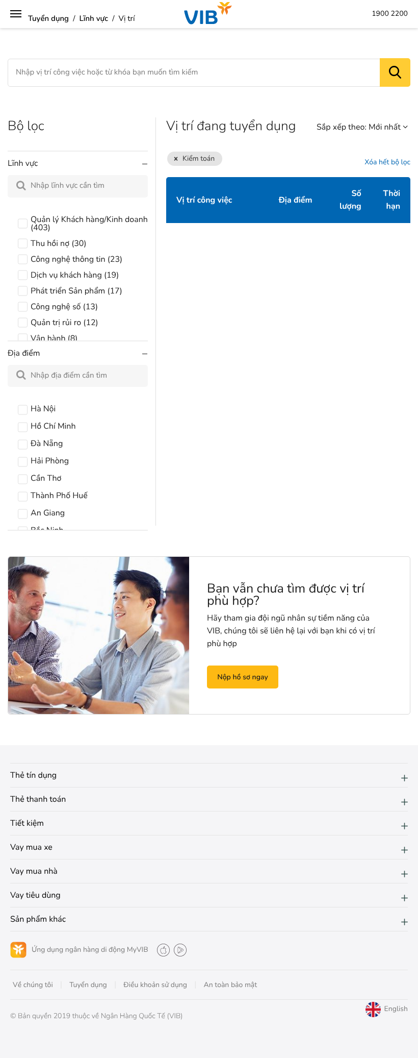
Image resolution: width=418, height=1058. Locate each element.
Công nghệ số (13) (64, 307)
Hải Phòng (50, 461)
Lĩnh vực (94, 19)
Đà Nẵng (47, 443)
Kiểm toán (198, 158)
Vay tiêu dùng (35, 895)
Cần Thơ (46, 478)
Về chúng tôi (33, 985)
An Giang (48, 513)
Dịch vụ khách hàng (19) (75, 275)
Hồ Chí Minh (53, 426)
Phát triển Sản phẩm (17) (76, 291)
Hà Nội (43, 409)
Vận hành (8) (54, 338)
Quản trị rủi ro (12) (64, 322)
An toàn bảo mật (230, 985)
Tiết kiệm (27, 823)
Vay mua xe (31, 847)
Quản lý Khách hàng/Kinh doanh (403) (89, 223)
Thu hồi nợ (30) (59, 243)
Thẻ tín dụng (33, 775)
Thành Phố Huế (59, 495)
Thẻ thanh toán (38, 799)
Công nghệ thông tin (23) (76, 259)
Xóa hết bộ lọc (387, 163)
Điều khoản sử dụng (155, 985)
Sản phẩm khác (38, 919)
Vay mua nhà (34, 871)
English (209, 997)
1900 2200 (390, 13)
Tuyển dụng (48, 19)
